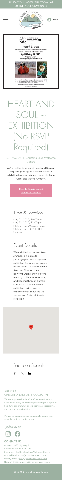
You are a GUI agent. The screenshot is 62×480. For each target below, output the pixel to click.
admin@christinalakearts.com (31, 455)
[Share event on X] (22, 373)
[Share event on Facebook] (14, 373)
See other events (31, 192)
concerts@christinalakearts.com (35, 462)
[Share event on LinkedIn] (29, 373)
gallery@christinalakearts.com (32, 458)
